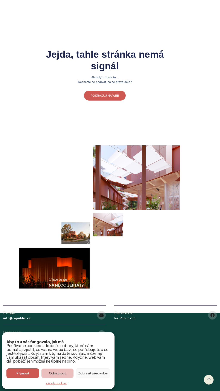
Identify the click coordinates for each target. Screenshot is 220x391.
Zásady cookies (56, 383)
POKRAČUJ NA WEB (105, 95)
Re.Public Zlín (124, 318)
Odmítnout (57, 373)
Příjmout (22, 373)
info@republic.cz (17, 318)
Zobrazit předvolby (93, 373)
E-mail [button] (9, 312)
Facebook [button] (123, 312)
